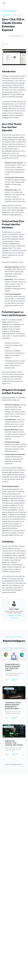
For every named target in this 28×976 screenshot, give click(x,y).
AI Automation (10, 615)
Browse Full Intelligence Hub (13, 764)
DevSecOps (18, 615)
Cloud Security (14, 618)
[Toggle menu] (24, 3)
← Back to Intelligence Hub (9, 11)
